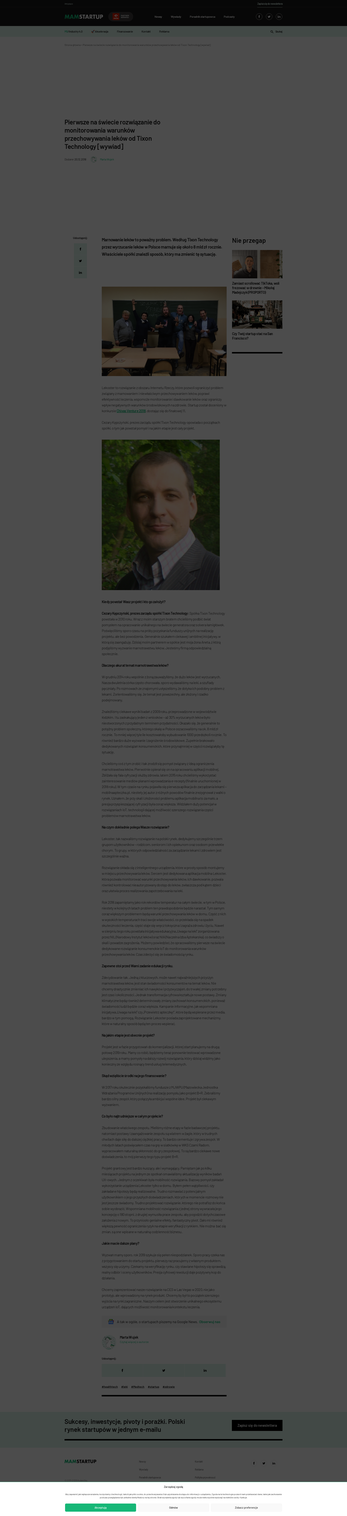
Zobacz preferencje (246, 1507)
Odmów (173, 1507)
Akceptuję (101, 1507)
